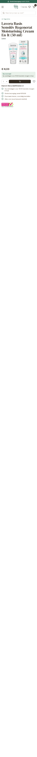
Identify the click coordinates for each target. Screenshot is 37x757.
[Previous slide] (4, 53)
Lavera (4, 38)
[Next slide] (33, 53)
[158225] (20, 81)
